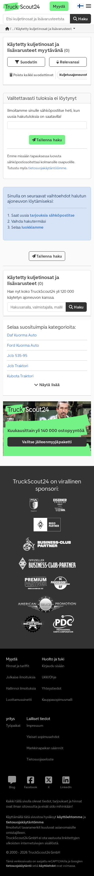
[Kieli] (80, 6)
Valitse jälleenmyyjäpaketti (47, 441)
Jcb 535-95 (17, 355)
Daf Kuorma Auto (22, 334)
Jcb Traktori (17, 365)
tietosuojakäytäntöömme (47, 168)
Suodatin (28, 61)
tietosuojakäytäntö (19, 866)
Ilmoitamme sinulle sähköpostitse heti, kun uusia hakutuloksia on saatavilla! (43, 113)
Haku (82, 18)
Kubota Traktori (20, 375)
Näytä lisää (49, 384)
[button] (88, 6)
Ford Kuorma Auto (23, 345)
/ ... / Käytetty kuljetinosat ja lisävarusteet (40, 28)
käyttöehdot (47, 866)
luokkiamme (32, 227)
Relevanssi (69, 61)
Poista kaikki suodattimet (33, 75)
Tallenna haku (49, 139)
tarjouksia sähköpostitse (52, 215)
